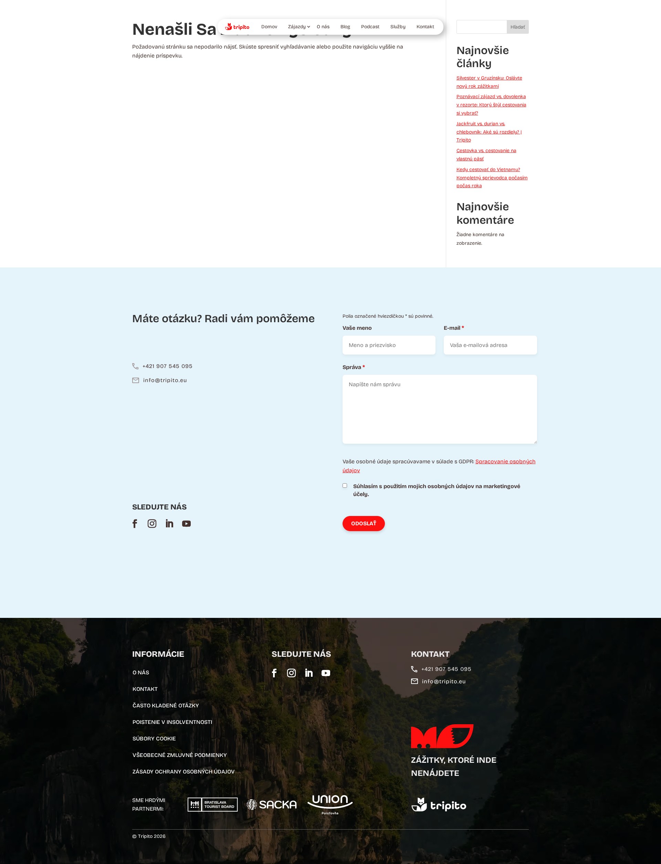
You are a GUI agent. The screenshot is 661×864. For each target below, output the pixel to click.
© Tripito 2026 (149, 836)
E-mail (454, 328)
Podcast (370, 27)
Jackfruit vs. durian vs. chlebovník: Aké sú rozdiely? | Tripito (489, 132)
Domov (269, 27)
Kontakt (425, 27)
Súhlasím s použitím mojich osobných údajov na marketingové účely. (436, 490)
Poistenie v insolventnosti (172, 722)
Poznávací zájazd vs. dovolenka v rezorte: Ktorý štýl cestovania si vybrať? (491, 105)
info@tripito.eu (165, 380)
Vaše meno (357, 328)
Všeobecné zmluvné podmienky (180, 755)
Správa (354, 367)
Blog (345, 27)
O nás (323, 27)
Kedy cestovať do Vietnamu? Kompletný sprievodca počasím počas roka (492, 178)
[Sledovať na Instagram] (151, 523)
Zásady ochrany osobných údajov (184, 771)
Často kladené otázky (166, 705)
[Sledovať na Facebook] (134, 523)
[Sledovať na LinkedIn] (169, 523)
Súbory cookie (154, 738)
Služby (398, 27)
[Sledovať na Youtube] (186, 523)
